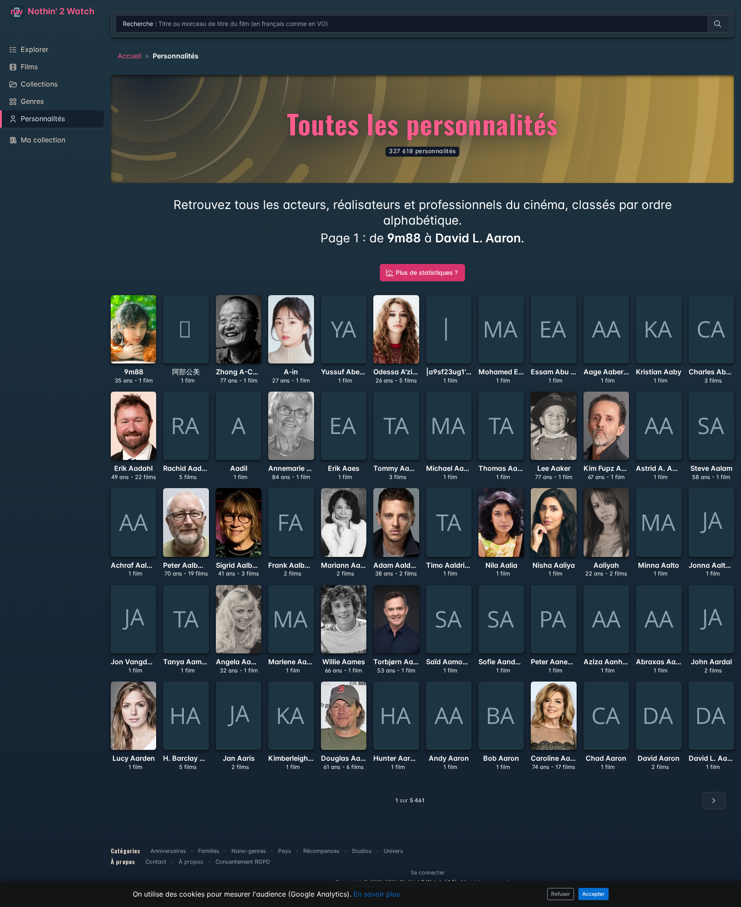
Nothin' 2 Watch (60, 11)
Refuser (560, 894)
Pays (284, 851)
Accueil (129, 55)
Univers (393, 851)
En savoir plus (376, 894)
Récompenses (321, 851)
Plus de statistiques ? (427, 272)
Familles (208, 851)
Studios (362, 851)
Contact (156, 862)
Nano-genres (248, 851)
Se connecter (428, 872)
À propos (191, 862)
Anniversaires (168, 851)
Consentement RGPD (242, 862)
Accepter (593, 894)
